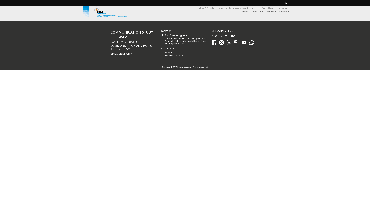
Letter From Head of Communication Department (238, 8)
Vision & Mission (268, 8)
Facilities (270, 11)
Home (245, 11)
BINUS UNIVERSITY (206, 8)
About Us (257, 11)
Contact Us (283, 8)
